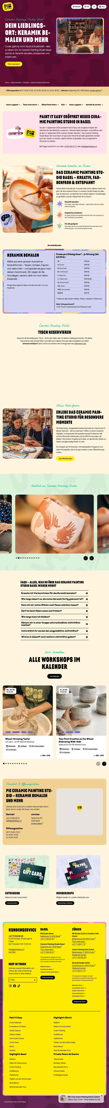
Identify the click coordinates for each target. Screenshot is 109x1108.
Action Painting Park (78, 993)
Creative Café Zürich (78, 990)
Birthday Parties (60, 1063)
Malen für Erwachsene (62, 1026)
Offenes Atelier (15, 1034)
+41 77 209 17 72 (78, 944)
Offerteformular (80, 344)
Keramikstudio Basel (46, 969)
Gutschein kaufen (12, 903)
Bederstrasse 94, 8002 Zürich (83, 939)
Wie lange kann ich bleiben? (35, 617)
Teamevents (58, 1059)
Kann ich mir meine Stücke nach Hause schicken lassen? (49, 605)
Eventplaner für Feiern (17, 1026)
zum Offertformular (65, 458)
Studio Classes (15, 1030)
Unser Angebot (12, 105)
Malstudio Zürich (77, 985)
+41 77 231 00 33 (47, 939)
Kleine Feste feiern (49, 105)
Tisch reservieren (14, 64)
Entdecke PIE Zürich (80, 1001)
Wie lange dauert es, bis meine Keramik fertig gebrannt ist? (52, 599)
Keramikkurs (58, 1046)
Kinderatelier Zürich (78, 996)
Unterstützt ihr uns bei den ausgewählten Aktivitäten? (49, 631)
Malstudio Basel (44, 966)
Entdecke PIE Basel (47, 977)
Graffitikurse (58, 1034)
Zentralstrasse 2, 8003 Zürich (83, 965)
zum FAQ (12, 952)
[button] (79, 808)
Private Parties (59, 1071)
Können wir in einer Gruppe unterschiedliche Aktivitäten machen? (50, 624)
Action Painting (59, 1030)
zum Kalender (54, 676)
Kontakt (12, 1050)
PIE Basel (26, 82)
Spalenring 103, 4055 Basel (50, 947)
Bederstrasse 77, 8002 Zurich (83, 952)
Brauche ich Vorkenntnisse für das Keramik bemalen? (48, 593)
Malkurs (57, 1022)
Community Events (16, 1038)
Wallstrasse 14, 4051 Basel (50, 936)
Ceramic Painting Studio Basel (49, 972)
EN (94, 6)
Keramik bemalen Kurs (62, 1050)
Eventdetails (27, 687)
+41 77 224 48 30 (79, 957)
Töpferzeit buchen (79, 968)
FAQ (63, 105)
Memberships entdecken (65, 903)
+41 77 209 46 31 (12, 818)
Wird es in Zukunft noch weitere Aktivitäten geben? (48, 637)
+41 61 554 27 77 (70, 146)
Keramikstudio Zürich (78, 988)
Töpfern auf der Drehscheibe (64, 1042)
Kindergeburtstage (61, 1075)
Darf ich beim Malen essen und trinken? (41, 611)
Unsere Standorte (16, 82)
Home (7, 82)
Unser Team (14, 1042)
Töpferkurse (58, 1038)
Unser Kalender (15, 1022)
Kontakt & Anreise (93, 105)
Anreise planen (95, 90)
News (11, 1046)
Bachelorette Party (61, 1067)
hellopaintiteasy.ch (89, 146)
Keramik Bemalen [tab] (54, 245)
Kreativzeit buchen (79, 955)
